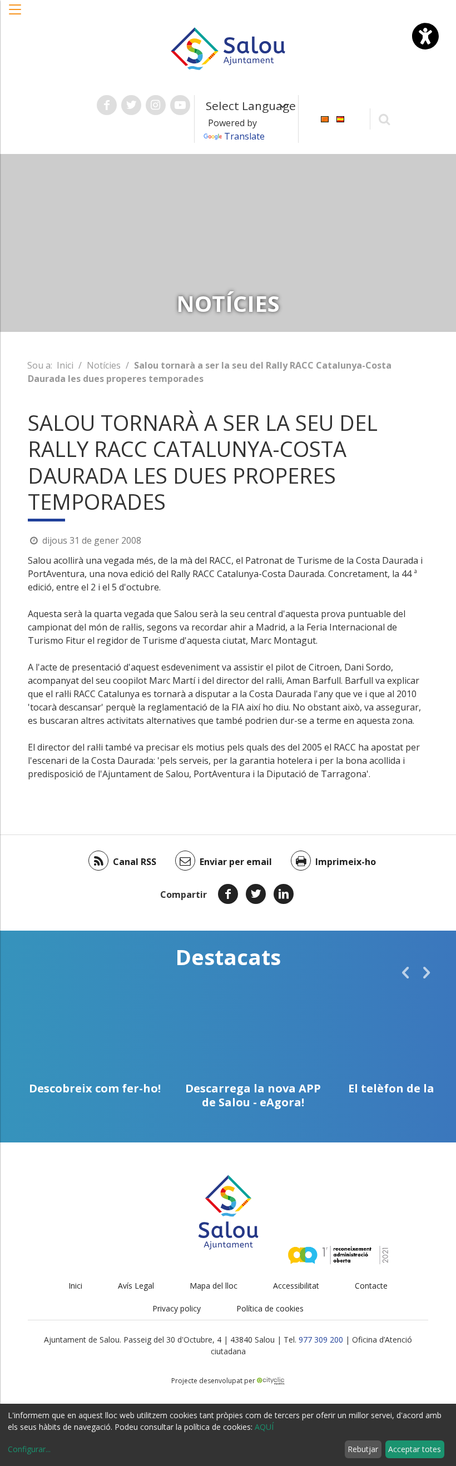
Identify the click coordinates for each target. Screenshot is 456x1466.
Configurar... (29, 1449)
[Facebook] (228, 894)
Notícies (104, 365)
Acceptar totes (414, 1449)
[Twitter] (256, 894)
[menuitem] (324, 118)
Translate (244, 136)
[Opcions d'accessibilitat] (425, 36)
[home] (228, 48)
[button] (15, 15)
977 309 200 (321, 1339)
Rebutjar (363, 1449)
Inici (65, 365)
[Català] (325, 118)
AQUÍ (264, 1427)
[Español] (340, 118)
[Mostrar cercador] (384, 119)
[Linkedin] (284, 894)
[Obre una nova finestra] (107, 105)
